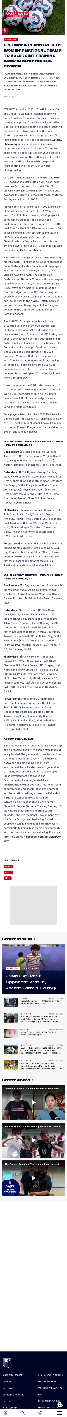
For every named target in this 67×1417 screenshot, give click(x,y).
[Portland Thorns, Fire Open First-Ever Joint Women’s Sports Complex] (11, 1033)
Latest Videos (16, 1080)
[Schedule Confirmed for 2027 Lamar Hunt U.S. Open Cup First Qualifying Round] (11, 1002)
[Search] (23, 1413)
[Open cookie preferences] (60, 1405)
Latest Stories (17, 939)
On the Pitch (10, 39)
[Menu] (59, 1412)
